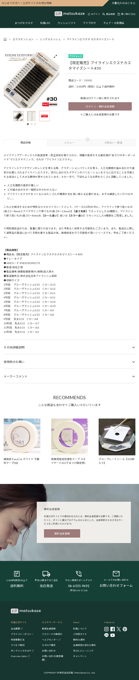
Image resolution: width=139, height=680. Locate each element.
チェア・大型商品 (113, 22)
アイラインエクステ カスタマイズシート (91, 39)
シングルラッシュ (50, 39)
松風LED (45, 22)
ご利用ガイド (80, 634)
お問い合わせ (49, 650)
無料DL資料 (79, 639)
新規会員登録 (49, 628)
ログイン (95, 14)
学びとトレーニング (83, 650)
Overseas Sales (19, 656)
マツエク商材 (17, 645)
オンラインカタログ (21, 650)
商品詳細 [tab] (25, 142)
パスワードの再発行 (52, 634)
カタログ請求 (49, 645)
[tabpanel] (69, 264)
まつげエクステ (24, 22)
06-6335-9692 (78, 586)
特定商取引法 (17, 639)
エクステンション (23, 39)
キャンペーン (80, 656)
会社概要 (15, 628)
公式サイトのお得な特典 (27, 3)
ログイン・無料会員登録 (100, 106)
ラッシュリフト (67, 22)
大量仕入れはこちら (124, 3)
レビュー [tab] (76, 141)
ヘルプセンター (50, 639)
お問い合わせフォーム (116, 585)
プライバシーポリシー (22, 634)
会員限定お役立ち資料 (84, 645)
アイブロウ (89, 22)
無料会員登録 (62, 533)
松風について (80, 628)
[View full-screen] (55, 56)
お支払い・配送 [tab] (113, 142)
